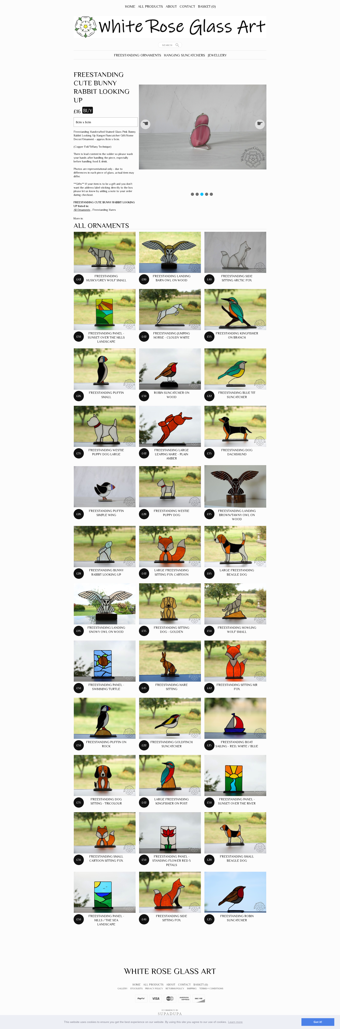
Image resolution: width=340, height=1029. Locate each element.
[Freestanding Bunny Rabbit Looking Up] (105, 546)
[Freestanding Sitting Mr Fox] (235, 661)
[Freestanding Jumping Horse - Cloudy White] (170, 309)
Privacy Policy (154, 988)
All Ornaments (82, 209)
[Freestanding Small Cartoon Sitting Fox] (105, 832)
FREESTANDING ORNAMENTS (137, 55)
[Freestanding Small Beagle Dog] (235, 832)
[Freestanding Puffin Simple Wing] (105, 486)
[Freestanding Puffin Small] (105, 369)
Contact (187, 6)
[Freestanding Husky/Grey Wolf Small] (105, 252)
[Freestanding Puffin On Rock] (105, 718)
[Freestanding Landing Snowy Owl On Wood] (105, 604)
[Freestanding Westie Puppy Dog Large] (105, 426)
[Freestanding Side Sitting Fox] (170, 892)
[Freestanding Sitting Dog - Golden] (170, 604)
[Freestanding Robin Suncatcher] (235, 892)
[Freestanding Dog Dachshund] (235, 426)
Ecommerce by (170, 1010)
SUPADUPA (170, 1014)
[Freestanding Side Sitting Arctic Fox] (235, 252)
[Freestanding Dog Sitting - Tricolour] (105, 775)
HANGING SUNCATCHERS (184, 55)
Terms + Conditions (211, 988)
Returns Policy (175, 988)
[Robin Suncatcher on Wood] (170, 369)
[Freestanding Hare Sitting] (170, 661)
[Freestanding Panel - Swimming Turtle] (105, 661)
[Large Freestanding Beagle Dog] (235, 546)
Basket (207, 6)
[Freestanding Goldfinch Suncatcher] (170, 718)
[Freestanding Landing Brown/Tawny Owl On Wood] (235, 486)
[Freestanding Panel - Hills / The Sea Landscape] (105, 892)
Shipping (192, 988)
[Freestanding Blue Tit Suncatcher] (235, 369)
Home (130, 6)
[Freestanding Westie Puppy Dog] (170, 486)
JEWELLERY (217, 55)
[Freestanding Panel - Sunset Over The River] (235, 775)
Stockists (136, 988)
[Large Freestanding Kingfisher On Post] (170, 775)
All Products (150, 6)
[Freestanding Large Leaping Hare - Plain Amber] (170, 426)
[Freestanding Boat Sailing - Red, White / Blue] (235, 718)
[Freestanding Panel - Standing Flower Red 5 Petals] (170, 832)
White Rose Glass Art (170, 971)
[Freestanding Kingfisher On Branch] (235, 309)
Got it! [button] (318, 1021)
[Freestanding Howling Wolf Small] (235, 604)
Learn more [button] (235, 1021)
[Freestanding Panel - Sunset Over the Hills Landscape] (105, 309)
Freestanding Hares (104, 209)
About (171, 6)
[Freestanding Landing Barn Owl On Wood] (170, 252)
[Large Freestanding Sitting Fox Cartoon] (170, 546)
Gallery (122, 988)
